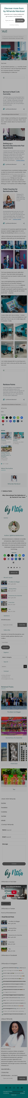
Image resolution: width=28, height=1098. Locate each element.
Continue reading (14, 25)
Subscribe (20, 20)
